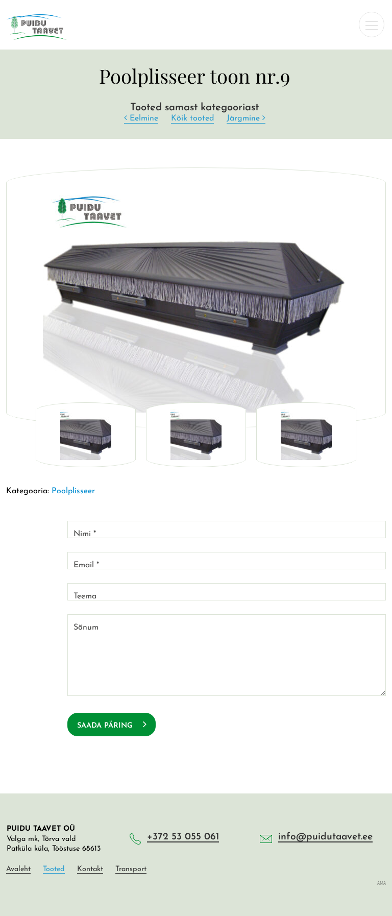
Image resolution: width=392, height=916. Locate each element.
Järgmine (244, 118)
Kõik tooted (192, 118)
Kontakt (90, 869)
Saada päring (106, 726)
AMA (381, 882)
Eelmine (142, 118)
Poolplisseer (73, 491)
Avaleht (18, 869)
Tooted (54, 869)
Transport (130, 869)
